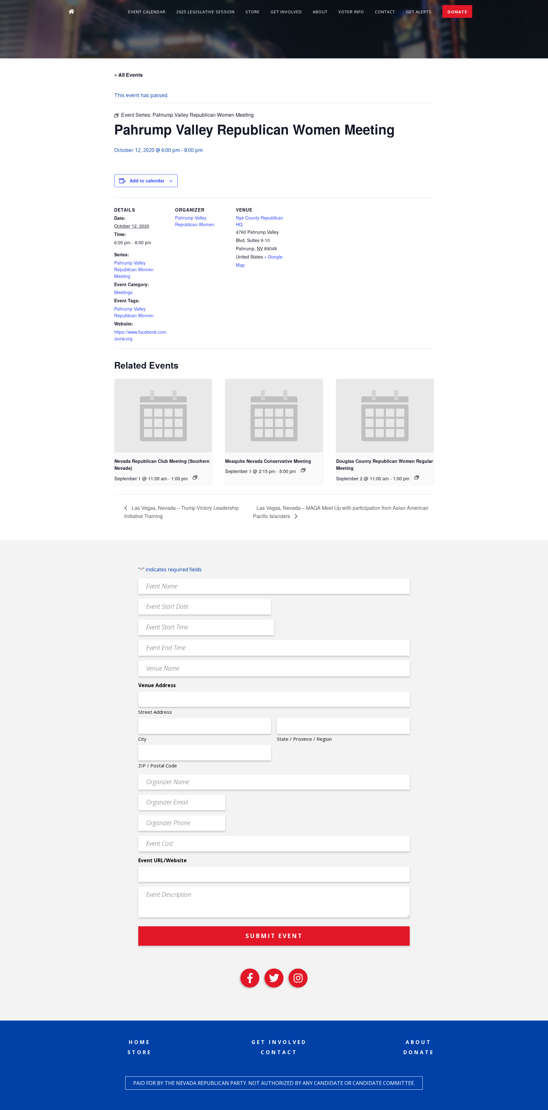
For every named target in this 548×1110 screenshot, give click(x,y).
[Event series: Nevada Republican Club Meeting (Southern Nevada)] (195, 477)
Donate (457, 12)
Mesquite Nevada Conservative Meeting (268, 461)
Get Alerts (419, 12)
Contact (385, 12)
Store (252, 12)
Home (139, 1042)
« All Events (128, 74)
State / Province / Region (304, 739)
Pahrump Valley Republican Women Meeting (133, 269)
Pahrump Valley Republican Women (133, 312)
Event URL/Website (162, 860)
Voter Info (351, 12)
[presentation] (163, 415)
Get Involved (286, 12)
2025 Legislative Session (205, 12)
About (320, 12)
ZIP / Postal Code (157, 765)
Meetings (123, 292)
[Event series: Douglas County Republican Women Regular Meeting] (416, 477)
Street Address (155, 712)
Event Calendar (147, 12)
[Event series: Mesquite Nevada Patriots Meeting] (303, 470)
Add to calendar (147, 180)
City (142, 739)
